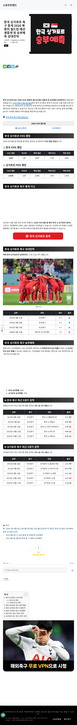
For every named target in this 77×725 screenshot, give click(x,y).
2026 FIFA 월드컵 (12, 528)
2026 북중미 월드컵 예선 (22, 102)
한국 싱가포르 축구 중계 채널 (16, 605)
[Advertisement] (38, 84)
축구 (6, 45)
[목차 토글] (24, 594)
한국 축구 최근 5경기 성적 (15, 613)
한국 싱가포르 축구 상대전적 (15, 608)
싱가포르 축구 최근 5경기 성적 (16, 616)
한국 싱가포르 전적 (10, 531)
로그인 (71, 563)
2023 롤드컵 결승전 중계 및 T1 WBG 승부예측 (24, 538)
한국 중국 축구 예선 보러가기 (17, 117)
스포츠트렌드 (10, 5)
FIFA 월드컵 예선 (26, 528)
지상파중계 (56, 128)
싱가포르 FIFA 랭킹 (15, 602)
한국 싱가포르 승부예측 (64, 528)
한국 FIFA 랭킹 (13, 600)
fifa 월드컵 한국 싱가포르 (44, 528)
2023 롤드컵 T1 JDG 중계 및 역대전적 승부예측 (24, 535)
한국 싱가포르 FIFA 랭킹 (14, 597)
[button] (65, 5)
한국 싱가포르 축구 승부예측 (15, 610)
